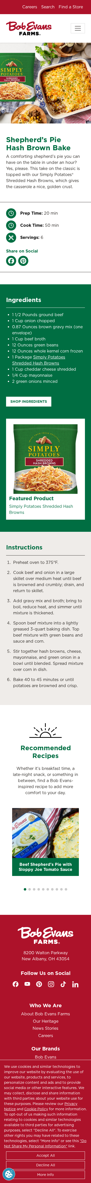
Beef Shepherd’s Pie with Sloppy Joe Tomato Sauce (45, 867)
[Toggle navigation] (78, 28)
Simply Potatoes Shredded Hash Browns (41, 509)
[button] (25, 889)
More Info (45, 1175)
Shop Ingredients (28, 401)
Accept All (45, 1155)
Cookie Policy (36, 1109)
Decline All (45, 1165)
